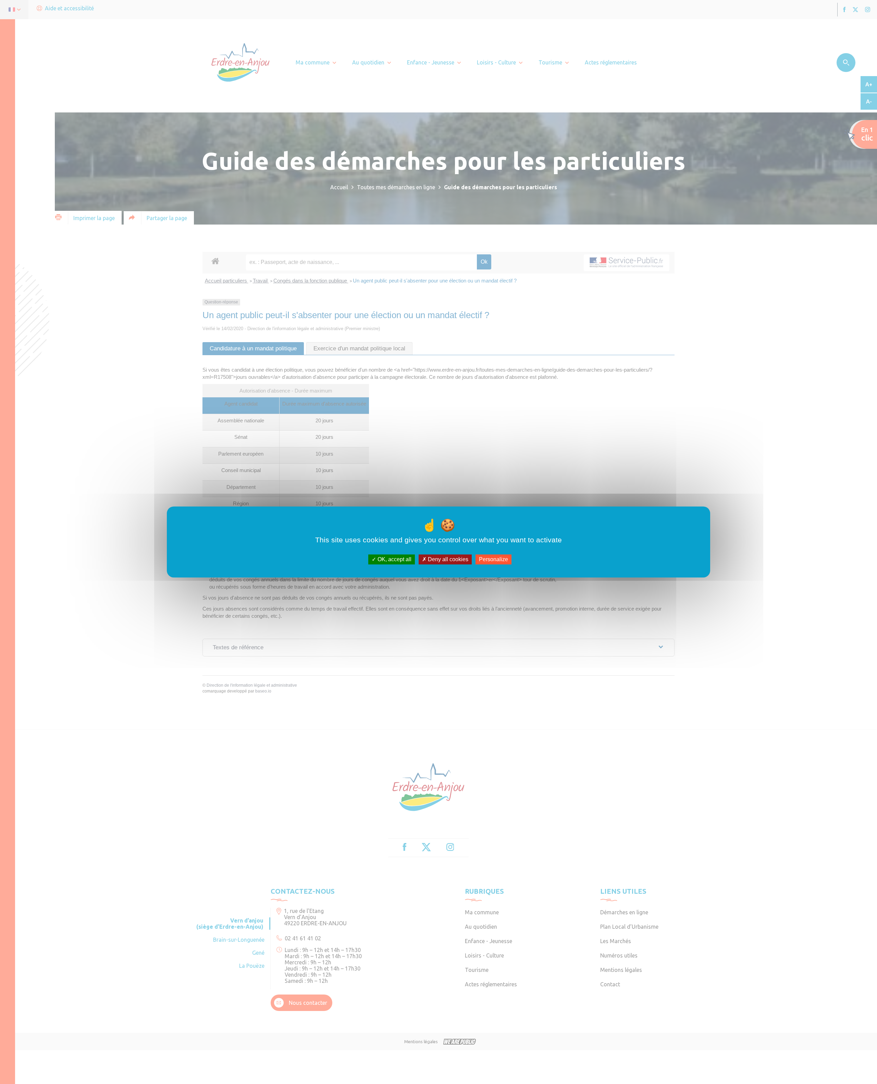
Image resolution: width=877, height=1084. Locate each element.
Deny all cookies (447, 559)
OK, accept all (393, 559)
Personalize (493, 559)
